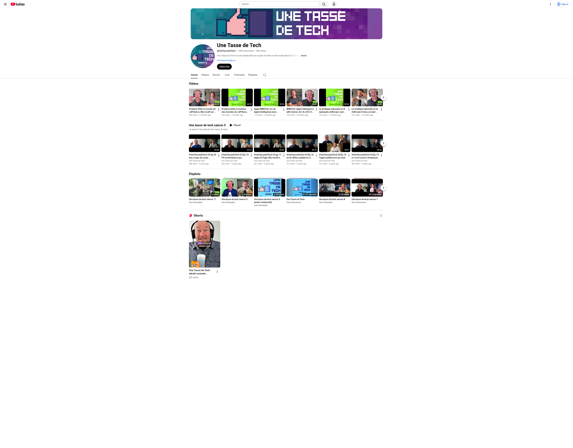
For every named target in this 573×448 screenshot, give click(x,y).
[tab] (194, 75)
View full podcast (293, 202)
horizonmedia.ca (227, 60)
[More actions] (219, 110)
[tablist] (286, 75)
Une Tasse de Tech (197, 161)
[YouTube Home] (17, 4)
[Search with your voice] (334, 4)
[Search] (324, 4)
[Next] (383, 97)
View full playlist (195, 202)
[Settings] (550, 4)
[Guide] (5, 4)
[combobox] (280, 4)
